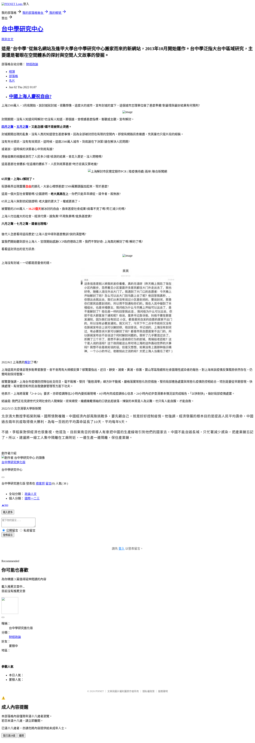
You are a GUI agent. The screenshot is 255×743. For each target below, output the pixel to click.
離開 (21, 735)
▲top (4, 505)
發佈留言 (8, 535)
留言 (49, 483)
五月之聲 (22, 126)
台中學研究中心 (22, 29)
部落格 (13, 76)
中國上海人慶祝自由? (30, 96)
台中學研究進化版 (13, 462)
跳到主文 (7, 39)
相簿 (12, 71)
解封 (28, 362)
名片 (12, 80)
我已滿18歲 (9, 735)
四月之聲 (7, 126)
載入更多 (8, 512)
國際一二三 (32, 498)
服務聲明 (163, 691)
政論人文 (31, 494)
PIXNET (99, 691)
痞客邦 (40, 483)
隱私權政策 (148, 691)
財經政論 (32, 64)
